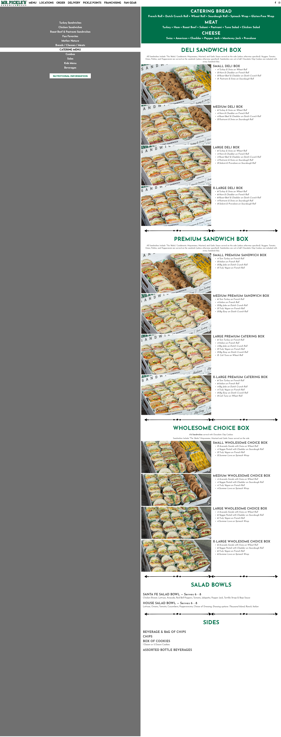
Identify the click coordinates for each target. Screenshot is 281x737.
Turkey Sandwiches (70, 23)
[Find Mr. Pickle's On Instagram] (279, 2)
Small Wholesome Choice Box (240, 443)
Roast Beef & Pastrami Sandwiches (70, 32)
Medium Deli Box (228, 107)
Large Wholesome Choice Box (240, 508)
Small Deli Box (226, 66)
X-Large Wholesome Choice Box (241, 541)
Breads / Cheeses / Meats (70, 45)
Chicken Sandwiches (70, 27)
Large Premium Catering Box (238, 336)
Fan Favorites (70, 36)
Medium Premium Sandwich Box (241, 296)
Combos (70, 54)
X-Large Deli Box (228, 188)
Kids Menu (70, 63)
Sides (70, 59)
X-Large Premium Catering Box (240, 377)
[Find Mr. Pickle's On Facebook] (275, 2)
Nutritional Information (72, 76)
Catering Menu (70, 50)
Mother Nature (70, 41)
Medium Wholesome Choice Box (241, 475)
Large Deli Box (226, 147)
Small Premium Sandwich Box (239, 255)
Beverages (70, 68)
